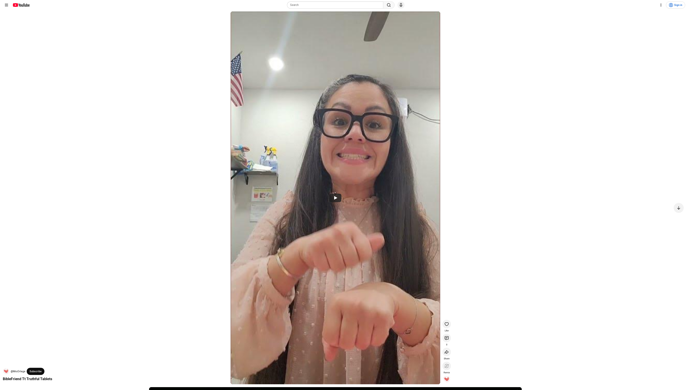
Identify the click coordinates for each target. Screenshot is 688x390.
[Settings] (661, 5)
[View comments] (446, 338)
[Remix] (446, 366)
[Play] (335, 198)
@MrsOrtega (18, 371)
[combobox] (336, 5)
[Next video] (679, 208)
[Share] (446, 352)
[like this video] (446, 324)
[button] (6, 371)
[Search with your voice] (401, 5)
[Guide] (6, 5)
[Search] (389, 5)
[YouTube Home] (21, 5)
